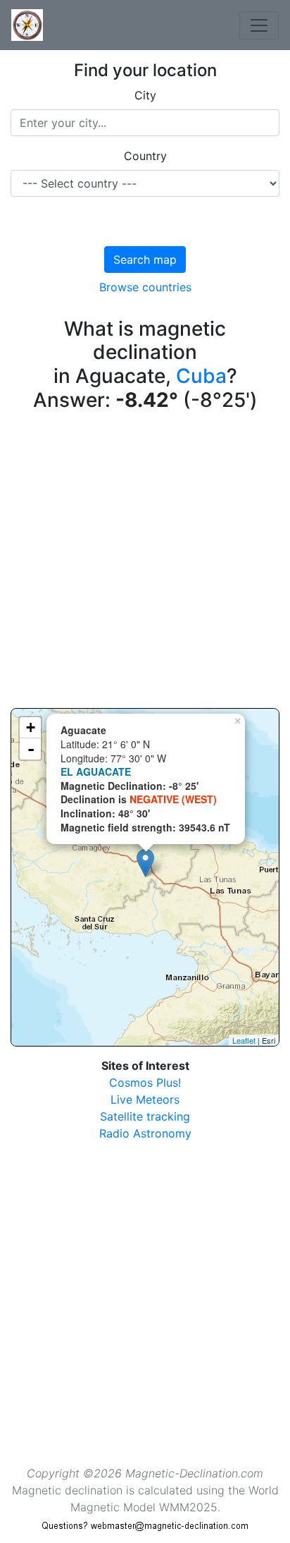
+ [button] (30, 727)
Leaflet (244, 1040)
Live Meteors (145, 1099)
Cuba (201, 376)
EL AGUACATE (96, 771)
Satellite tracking (145, 1116)
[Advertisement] (145, 562)
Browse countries (145, 287)
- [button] (31, 749)
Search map (145, 259)
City (145, 95)
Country (145, 156)
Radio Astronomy (145, 1133)
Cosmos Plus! (145, 1082)
